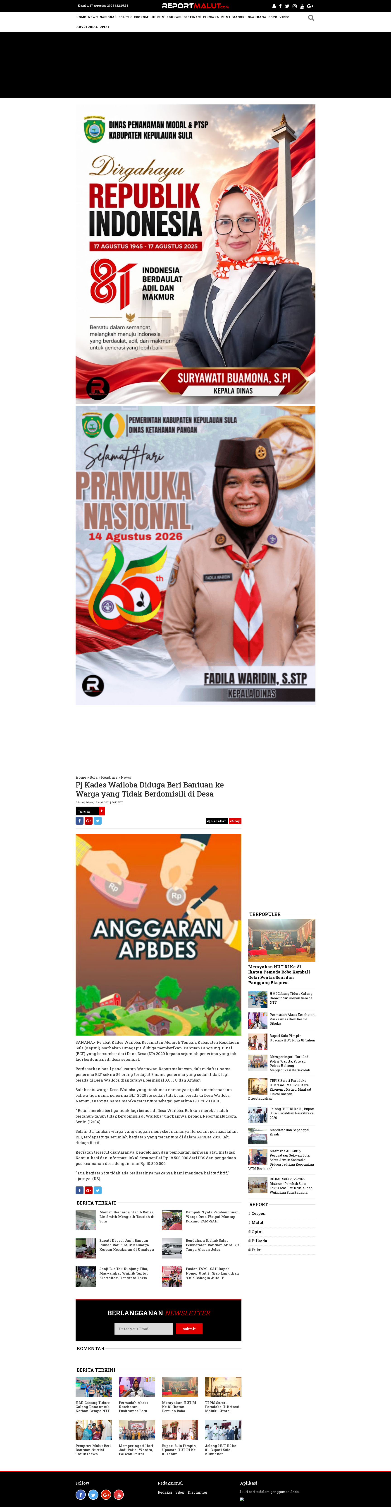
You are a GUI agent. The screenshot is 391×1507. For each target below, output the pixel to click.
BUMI (225, 17)
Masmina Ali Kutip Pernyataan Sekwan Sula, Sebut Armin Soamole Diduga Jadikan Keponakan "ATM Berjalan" (281, 1160)
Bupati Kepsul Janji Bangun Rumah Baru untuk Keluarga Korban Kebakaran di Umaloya (126, 1245)
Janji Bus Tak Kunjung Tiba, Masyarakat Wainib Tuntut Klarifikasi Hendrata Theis (123, 1273)
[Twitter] (98, 821)
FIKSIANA (211, 17)
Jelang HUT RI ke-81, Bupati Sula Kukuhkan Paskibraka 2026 (221, 1451)
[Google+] (89, 821)
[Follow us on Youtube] (119, 1495)
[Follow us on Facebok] (81, 1495)
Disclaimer (197, 1492)
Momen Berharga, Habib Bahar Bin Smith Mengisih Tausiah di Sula (127, 1216)
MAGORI (239, 17)
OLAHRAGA (257, 17)
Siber (180, 1492)
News (126, 777)
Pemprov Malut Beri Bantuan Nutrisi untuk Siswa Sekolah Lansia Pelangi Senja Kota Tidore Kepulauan (93, 1455)
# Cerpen (257, 1213)
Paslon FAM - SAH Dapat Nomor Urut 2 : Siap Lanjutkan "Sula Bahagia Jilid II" (212, 1273)
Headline (109, 777)
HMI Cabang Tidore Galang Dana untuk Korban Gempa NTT (93, 1406)
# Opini (255, 1231)
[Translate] (102, 811)
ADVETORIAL (87, 27)
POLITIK (125, 17)
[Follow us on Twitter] (93, 1495)
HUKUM (158, 17)
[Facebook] (79, 821)
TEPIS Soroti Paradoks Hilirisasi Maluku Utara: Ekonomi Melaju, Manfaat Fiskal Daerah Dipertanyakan (279, 1089)
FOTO (272, 17)
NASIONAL (108, 17)
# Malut (255, 1222)
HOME (81, 17)
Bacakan (218, 821)
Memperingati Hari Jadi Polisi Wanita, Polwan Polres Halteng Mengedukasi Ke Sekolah (136, 1455)
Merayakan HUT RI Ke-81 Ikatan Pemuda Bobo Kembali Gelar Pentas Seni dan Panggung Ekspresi (179, 1412)
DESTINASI (192, 17)
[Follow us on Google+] (106, 1495)
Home (81, 777)
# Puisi (255, 1249)
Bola (94, 777)
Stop (235, 821)
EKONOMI (142, 17)
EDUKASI (174, 17)
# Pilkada (257, 1240)
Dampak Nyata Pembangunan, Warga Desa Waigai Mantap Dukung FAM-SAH (213, 1216)
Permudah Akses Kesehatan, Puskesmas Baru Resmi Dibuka (133, 1408)
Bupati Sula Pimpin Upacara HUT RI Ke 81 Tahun (179, 1449)
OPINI (104, 27)
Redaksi (165, 1492)
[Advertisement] (195, 66)
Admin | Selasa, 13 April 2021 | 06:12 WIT (99, 802)
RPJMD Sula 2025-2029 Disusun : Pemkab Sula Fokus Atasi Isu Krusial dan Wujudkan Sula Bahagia (291, 1186)
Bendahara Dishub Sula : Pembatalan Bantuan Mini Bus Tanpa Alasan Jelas (212, 1245)
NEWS (93, 17)
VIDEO (284, 17)
